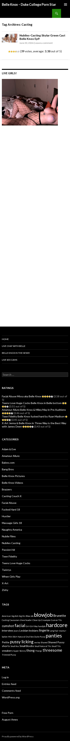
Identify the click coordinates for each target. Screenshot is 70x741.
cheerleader (26, 620)
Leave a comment (44, 43)
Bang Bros (8, 469)
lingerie (44, 630)
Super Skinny (19, 651)
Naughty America (12, 529)
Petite (5, 642)
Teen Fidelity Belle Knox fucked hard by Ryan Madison (33, 416)
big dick (15, 616)
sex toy (37, 642)
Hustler (6, 516)
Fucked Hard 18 (11, 509)
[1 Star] (9, 51)
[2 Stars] (11, 51)
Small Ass (14, 646)
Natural (21, 636)
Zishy (5, 589)
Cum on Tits (56, 620)
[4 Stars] (16, 51)
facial (20, 625)
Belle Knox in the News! (16, 353)
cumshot (8, 626)
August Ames (10, 719)
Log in (5, 677)
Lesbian (23, 630)
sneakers (7, 650)
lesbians (33, 630)
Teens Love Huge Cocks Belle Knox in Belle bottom (32, 403)
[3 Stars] (14, 51)
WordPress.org (11, 697)
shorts (6, 646)
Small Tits (56, 646)
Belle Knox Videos (12, 482)
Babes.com (8, 462)
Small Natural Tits (43, 646)
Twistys (6, 569)
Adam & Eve (9, 449)
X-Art (5, 583)
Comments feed (11, 690)
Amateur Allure (11, 455)
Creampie (45, 620)
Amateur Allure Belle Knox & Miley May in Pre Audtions (34, 409)
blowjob (43, 614)
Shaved (44, 642)
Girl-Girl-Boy (32, 626)
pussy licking (21, 641)
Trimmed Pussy (9, 654)
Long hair (54, 630)
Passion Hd (8, 549)
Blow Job (29, 616)
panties (54, 635)
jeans (16, 630)
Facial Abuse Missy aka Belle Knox (21, 396)
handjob (42, 626)
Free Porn (7, 712)
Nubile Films (9, 536)
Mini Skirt (12, 636)
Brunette (59, 616)
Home (5, 339)
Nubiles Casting (11, 543)
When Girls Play (11, 576)
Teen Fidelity (9, 556)
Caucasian (14, 620)
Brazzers (7, 489)
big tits (22, 616)
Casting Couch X (11, 496)
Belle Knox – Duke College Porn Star (29, 4)
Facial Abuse (9, 502)
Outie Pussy (39, 636)
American (6, 616)
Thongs (38, 651)
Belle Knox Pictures (13, 476)
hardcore (56, 625)
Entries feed (9, 684)
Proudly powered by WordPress (18, 736)
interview (7, 630)
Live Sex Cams (9, 359)
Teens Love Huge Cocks (16, 563)
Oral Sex (30, 636)
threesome (52, 650)
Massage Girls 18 (12, 522)
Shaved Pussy (56, 642)
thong (30, 650)
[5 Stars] (18, 51)
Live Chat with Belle (13, 346)
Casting (5, 620)
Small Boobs (27, 646)
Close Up (36, 620)
